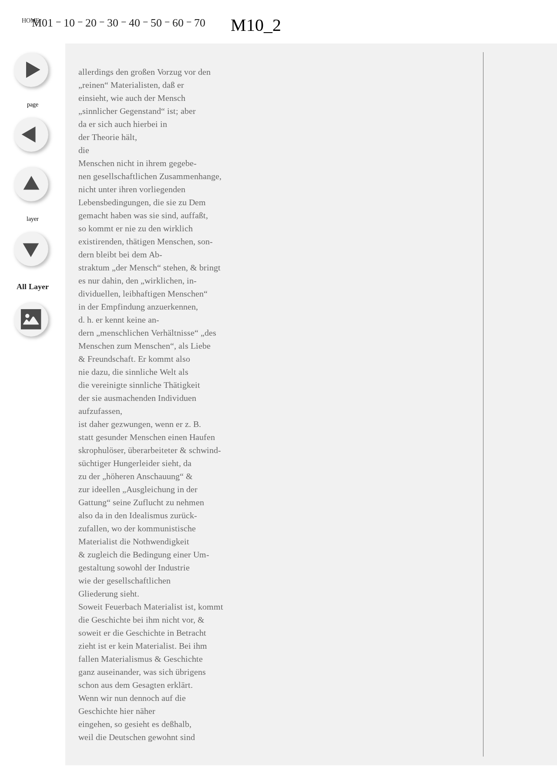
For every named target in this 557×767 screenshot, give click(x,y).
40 (134, 23)
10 (69, 23)
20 (91, 23)
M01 (42, 23)
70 (199, 23)
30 (112, 23)
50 (156, 23)
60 (178, 23)
